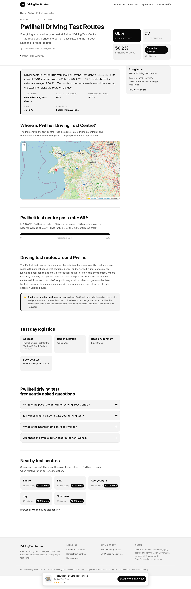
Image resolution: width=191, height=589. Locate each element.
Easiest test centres (75, 549)
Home (23, 13)
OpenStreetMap (104, 198)
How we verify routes (111, 549)
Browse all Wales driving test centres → (41, 509)
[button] (56, 169)
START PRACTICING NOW (132, 579)
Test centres (118, 4)
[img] (70, 170)
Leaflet (93, 198)
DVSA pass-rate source (112, 554)
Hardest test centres (76, 554)
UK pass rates (72, 558)
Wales (31, 13)
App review (147, 4)
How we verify (163, 4)
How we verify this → (139, 90)
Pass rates (133, 4)
